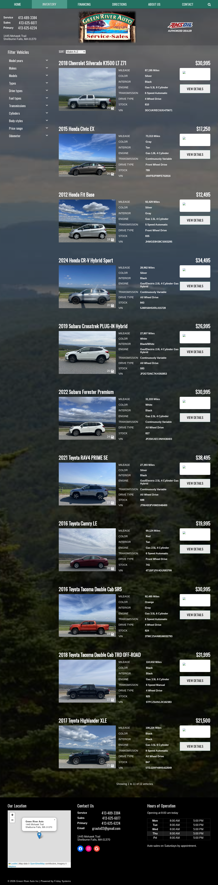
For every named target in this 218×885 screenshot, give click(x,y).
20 (109, 107)
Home (17, 4)
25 (109, 765)
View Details (195, 88)
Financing (84, 4)
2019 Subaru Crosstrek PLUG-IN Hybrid (93, 326)
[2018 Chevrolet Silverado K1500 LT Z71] (87, 109)
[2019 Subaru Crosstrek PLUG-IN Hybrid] (87, 373)
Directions (119, 4)
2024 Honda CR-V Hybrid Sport (86, 260)
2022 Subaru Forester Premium (86, 391)
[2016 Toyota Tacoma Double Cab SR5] (87, 635)
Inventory (49, 4)
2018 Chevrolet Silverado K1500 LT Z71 (92, 62)
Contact (187, 4)
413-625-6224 (27, 27)
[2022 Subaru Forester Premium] (87, 438)
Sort (62, 52)
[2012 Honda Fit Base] (87, 241)
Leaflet (14, 863)
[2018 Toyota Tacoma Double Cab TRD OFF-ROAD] (87, 701)
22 (109, 699)
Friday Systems (62, 881)
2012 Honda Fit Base (76, 194)
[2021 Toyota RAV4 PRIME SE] (87, 504)
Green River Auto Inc (27, 881)
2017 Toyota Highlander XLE (83, 720)
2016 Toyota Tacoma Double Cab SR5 (90, 589)
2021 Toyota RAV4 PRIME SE (83, 457)
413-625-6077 (28, 22)
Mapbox (12, 866)
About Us (154, 4)
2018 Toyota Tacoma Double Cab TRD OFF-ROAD (100, 654)
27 (109, 502)
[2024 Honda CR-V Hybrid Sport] (87, 307)
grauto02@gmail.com (106, 828)
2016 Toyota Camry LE (78, 523)
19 (109, 633)
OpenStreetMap (37, 863)
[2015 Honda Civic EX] (87, 175)
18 (109, 239)
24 (109, 436)
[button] (39, 835)
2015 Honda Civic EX (76, 128)
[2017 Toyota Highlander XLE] (87, 767)
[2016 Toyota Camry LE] (87, 570)
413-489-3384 (27, 17)
